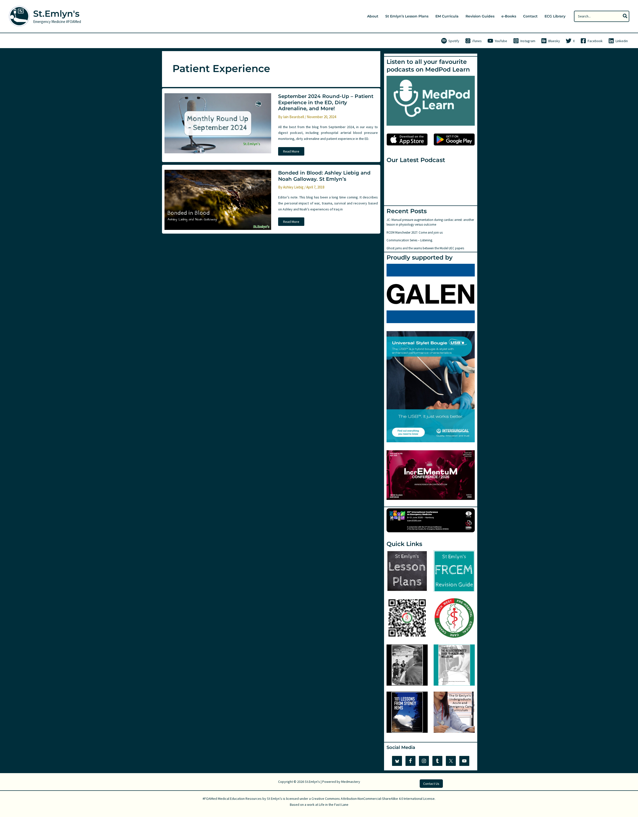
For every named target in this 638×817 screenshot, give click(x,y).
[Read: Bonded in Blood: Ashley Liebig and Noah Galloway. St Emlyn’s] (217, 199)
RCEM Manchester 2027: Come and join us (415, 232)
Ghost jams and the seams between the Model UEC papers (425, 248)
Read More (291, 152)
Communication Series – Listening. (410, 240)
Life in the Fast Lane (333, 804)
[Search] (625, 16)
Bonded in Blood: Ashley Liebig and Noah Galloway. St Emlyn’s (324, 176)
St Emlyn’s (274, 798)
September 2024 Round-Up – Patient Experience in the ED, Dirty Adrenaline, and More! (325, 102)
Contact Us (431, 783)
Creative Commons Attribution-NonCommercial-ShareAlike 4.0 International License (373, 798)
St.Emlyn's (56, 13)
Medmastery (350, 781)
